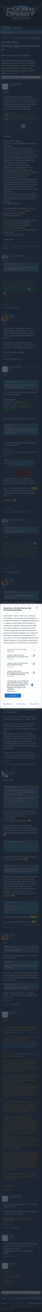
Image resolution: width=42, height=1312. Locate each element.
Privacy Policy (34, 704)
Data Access (21, 704)
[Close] (37, 608)
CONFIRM (12, 695)
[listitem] (21, 650)
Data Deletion (8, 704)
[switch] (33, 656)
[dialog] (21, 656)
